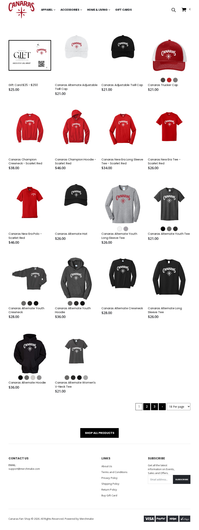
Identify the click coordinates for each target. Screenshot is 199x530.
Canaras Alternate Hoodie (27, 383)
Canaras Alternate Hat (71, 234)
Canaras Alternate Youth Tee (169, 234)
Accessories (69, 10)
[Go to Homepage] (21, 9)
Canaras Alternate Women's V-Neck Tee (75, 384)
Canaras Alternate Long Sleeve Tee (165, 310)
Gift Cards (123, 10)
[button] (174, 10)
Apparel (47, 10)
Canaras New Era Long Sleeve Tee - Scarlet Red (122, 161)
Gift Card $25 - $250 (23, 85)
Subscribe (181, 479)
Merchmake (87, 518)
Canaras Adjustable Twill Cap (122, 85)
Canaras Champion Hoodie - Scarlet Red (75, 161)
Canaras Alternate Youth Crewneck (26, 310)
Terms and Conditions (114, 472)
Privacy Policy (109, 478)
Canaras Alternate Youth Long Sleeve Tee (119, 236)
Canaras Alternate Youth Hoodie (73, 310)
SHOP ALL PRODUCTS (99, 433)
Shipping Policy (110, 483)
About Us (106, 466)
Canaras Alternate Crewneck (122, 308)
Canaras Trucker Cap (163, 85)
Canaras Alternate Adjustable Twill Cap (76, 87)
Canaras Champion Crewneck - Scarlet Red (25, 161)
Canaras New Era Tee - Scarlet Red (164, 161)
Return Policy (109, 489)
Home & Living (97, 10)
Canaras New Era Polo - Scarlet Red (25, 236)
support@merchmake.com (24, 468)
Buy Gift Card (109, 495)
